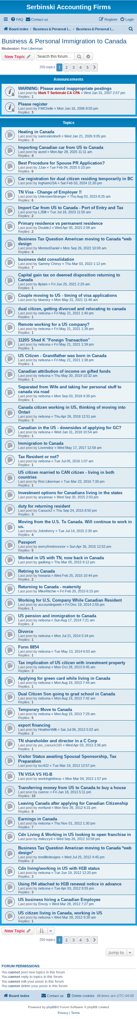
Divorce (25, 631)
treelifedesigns (49, 857)
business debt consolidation (46, 259)
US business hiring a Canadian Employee (59, 899)
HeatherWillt (47, 729)
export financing (34, 725)
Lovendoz (46, 448)
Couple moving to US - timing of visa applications (67, 295)
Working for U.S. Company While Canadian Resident (70, 600)
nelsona (44, 313)
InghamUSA (47, 183)
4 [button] (80, 67)
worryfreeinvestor (52, 546)
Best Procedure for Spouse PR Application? (61, 163)
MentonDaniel (48, 248)
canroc (43, 792)
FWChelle (45, 108)
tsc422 (43, 765)
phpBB (52, 1007)
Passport (27, 542)
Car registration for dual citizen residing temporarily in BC (75, 178)
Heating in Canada (36, 131)
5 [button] (87, 67)
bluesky (44, 300)
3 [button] (73, 67)
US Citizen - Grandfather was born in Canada (62, 355)
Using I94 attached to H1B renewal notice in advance (69, 884)
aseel (42, 152)
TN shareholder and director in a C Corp (57, 740)
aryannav (45, 497)
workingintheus (49, 779)
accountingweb (49, 604)
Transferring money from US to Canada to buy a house (72, 787)
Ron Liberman (32, 48)
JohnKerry (46, 531)
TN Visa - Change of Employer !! (50, 192)
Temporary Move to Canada (45, 709)
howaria (44, 575)
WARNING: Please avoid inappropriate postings (65, 88)
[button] (94, 67)
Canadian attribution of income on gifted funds (64, 371)
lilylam (42, 284)
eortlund (44, 808)
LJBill (42, 212)
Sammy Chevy (49, 264)
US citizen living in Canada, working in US (60, 913)
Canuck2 (45, 510)
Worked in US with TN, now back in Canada (61, 557)
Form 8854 (28, 647)
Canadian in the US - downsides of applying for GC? (69, 427)
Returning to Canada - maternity (49, 586)
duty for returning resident (44, 506)
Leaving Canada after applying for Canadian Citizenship (73, 803)
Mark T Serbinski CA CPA (59, 93)
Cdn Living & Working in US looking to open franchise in (74, 834)
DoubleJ (44, 228)
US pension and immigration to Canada (57, 615)
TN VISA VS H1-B (35, 774)
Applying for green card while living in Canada (64, 678)
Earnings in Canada (37, 819)
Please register (32, 104)
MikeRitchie (47, 591)
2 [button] (66, 67)
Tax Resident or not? (38, 456)
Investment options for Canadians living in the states (70, 492)
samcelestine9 (49, 136)
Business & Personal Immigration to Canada (64, 41)
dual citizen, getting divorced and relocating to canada (72, 308)
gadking (44, 562)
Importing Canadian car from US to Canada (60, 147)
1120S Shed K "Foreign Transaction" (54, 340)
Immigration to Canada (40, 443)
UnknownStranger (52, 196)
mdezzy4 (45, 839)
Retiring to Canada (36, 571)
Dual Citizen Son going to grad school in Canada (66, 694)
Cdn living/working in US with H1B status (59, 868)
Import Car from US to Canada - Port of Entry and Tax (70, 207)
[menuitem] (17, 19)
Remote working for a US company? (54, 324)
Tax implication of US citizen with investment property (71, 662)
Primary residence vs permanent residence (60, 223)
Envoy (43, 904)
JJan (42, 167)
